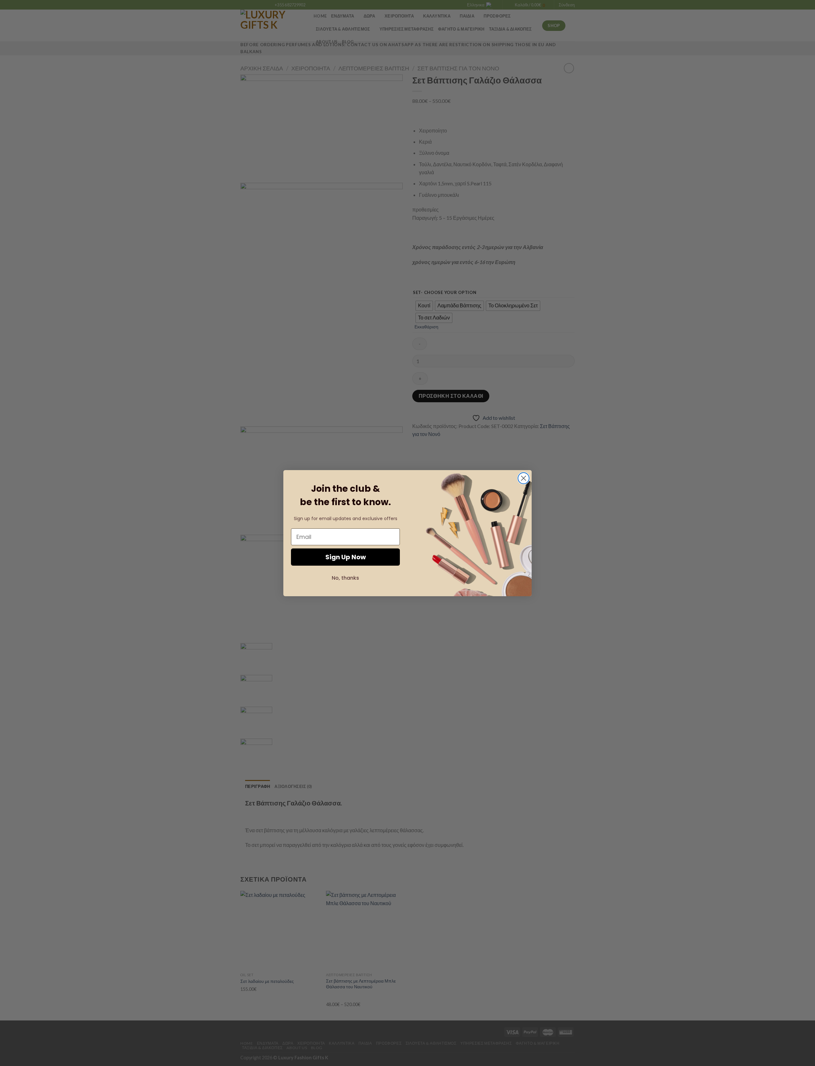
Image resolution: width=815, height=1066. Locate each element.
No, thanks (345, 578)
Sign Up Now (345, 557)
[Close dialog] (523, 478)
